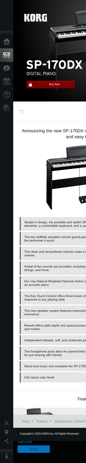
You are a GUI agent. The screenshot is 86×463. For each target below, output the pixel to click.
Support (7, 94)
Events (7, 81)
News (7, 423)
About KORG (7, 456)
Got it (33, 449)
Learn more (25, 441)
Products (7, 55)
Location (7, 432)
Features (7, 68)
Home (7, 41)
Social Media (7, 441)
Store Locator (7, 108)
